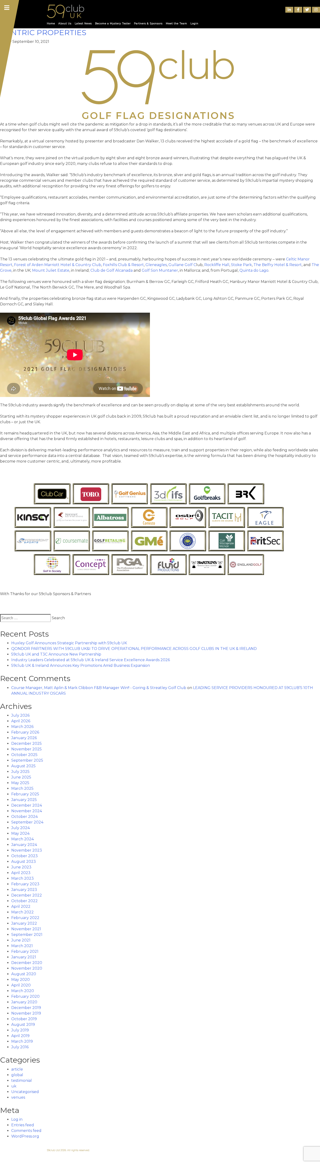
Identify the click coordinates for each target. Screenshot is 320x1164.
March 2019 (22, 1041)
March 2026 (22, 726)
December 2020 (26, 962)
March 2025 (22, 788)
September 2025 (27, 760)
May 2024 (20, 833)
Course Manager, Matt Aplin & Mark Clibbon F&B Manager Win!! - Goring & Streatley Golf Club (98, 688)
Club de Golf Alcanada (111, 270)
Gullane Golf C (182, 265)
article (17, 1069)
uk (13, 1086)
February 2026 (25, 732)
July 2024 (20, 828)
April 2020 (21, 985)
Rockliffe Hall (216, 265)
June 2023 (21, 867)
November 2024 (26, 811)
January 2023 (24, 889)
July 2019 (20, 1030)
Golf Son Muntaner (160, 270)
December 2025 (26, 743)
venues (18, 1097)
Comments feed (26, 1130)
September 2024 (27, 822)
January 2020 (24, 1002)
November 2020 (26, 968)
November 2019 (26, 1013)
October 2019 (24, 1019)
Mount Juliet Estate (50, 270)
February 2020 (25, 996)
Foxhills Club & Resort (123, 265)
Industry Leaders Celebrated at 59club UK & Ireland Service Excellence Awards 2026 (90, 660)
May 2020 (20, 979)
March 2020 (22, 991)
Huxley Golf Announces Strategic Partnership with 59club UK (69, 643)
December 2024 (26, 805)
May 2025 (20, 783)
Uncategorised (25, 1092)
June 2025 (21, 777)
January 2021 (23, 957)
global (17, 1075)
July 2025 (20, 771)
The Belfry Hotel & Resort (277, 265)
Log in (16, 1119)
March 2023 (22, 878)
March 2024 (22, 839)
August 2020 (23, 974)
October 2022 (24, 901)
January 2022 (24, 923)
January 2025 (24, 799)
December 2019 (26, 1007)
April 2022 (20, 906)
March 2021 (22, 946)
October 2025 (24, 755)
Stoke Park (241, 265)
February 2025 (25, 794)
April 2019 (20, 1036)
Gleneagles (156, 265)
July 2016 (20, 1047)
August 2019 (23, 1024)
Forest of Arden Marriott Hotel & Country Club (57, 265)
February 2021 (24, 951)
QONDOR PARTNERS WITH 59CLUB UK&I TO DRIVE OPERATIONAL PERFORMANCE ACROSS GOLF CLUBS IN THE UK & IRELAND (134, 648)
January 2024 (24, 844)
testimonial (21, 1080)
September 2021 (26, 934)
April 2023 (20, 873)
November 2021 (26, 929)
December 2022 (26, 895)
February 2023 (25, 884)
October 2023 (24, 856)
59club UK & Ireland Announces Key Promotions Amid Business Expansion (80, 665)
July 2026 (20, 715)
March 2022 (22, 912)
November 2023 (26, 850)
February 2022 (25, 918)
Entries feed (22, 1125)
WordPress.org (25, 1136)
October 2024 (24, 816)
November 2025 (26, 749)
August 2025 (23, 766)
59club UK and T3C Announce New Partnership (56, 654)
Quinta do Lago (253, 270)
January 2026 (24, 738)
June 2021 (20, 940)
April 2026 (20, 721)
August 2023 (23, 861)
